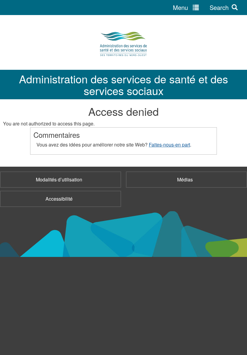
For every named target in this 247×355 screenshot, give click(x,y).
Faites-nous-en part (169, 144)
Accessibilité (59, 198)
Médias (185, 179)
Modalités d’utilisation (59, 179)
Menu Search (201, 7)
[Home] (123, 44)
